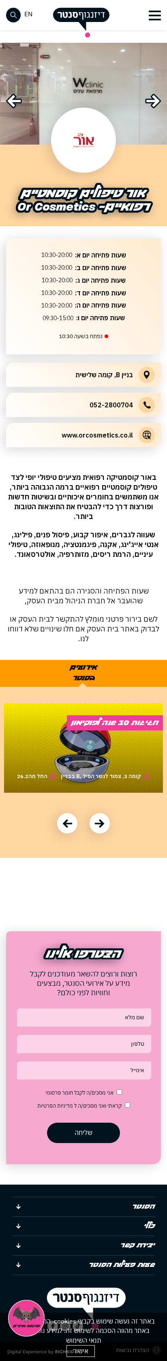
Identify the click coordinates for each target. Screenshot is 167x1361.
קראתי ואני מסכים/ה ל (79, 1105)
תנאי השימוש (83, 1340)
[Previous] (14, 101)
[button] (153, 15)
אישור (80, 1351)
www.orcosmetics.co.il (97, 435)
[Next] (153, 101)
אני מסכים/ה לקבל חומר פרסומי (79, 1092)
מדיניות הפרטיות (55, 1105)
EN (28, 14)
